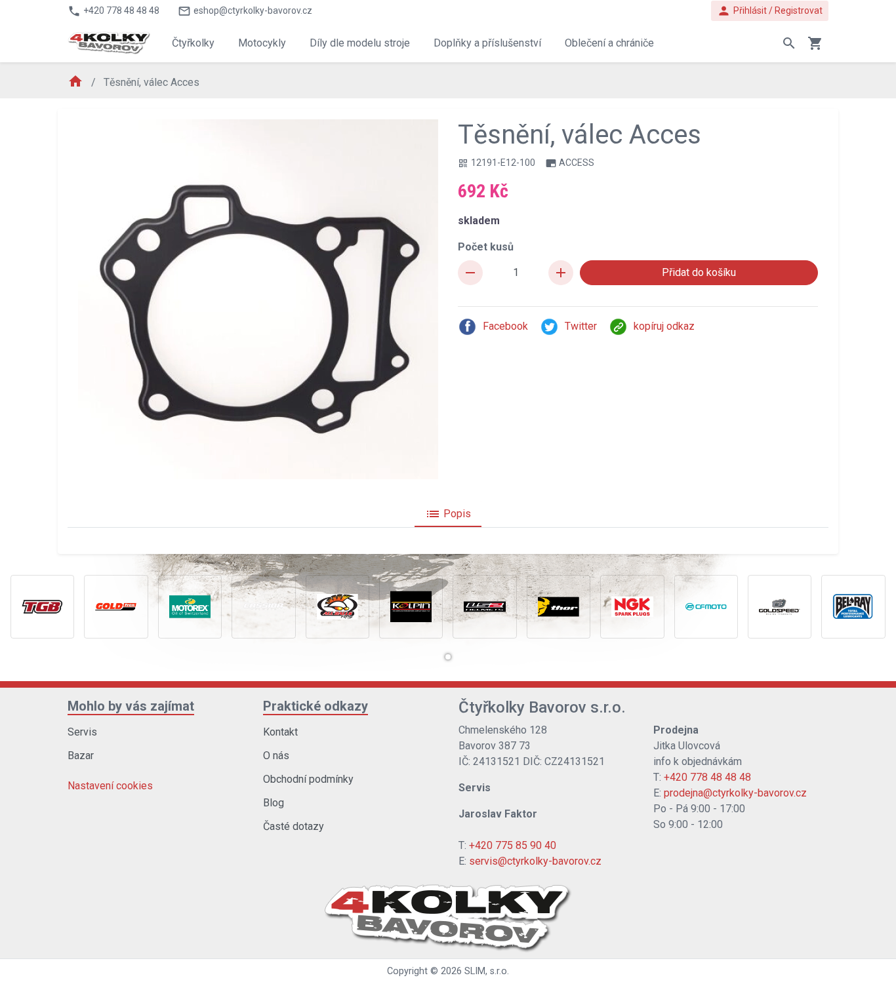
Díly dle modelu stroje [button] (360, 43)
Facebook (505, 326)
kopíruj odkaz (664, 326)
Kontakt (280, 732)
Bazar (81, 755)
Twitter (581, 326)
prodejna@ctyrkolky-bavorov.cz (735, 793)
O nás (276, 755)
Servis (82, 732)
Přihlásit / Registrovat (770, 11)
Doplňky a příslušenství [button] (487, 43)
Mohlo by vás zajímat (131, 706)
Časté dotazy (293, 826)
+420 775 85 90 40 (512, 845)
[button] (448, 656)
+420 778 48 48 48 (707, 777)
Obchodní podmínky (308, 779)
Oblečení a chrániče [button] (609, 43)
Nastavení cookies (110, 785)
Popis (448, 514)
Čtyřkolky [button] (193, 43)
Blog (273, 803)
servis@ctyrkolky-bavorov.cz (535, 861)
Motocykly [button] (262, 43)
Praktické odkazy (315, 706)
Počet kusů (486, 247)
